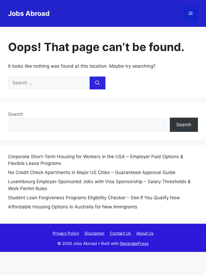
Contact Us (120, 233)
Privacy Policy (66, 233)
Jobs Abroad (29, 13)
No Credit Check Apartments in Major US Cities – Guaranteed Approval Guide (91, 172)
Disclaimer (94, 233)
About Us (145, 233)
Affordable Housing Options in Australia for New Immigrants (72, 206)
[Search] (97, 83)
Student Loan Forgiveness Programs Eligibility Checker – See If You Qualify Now (94, 197)
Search (15, 114)
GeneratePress (134, 243)
